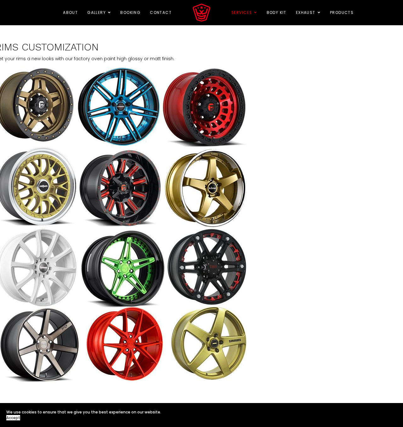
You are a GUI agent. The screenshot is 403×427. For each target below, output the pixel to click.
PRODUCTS (342, 12)
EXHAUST (305, 12)
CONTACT (161, 12)
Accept (13, 417)
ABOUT (70, 12)
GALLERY (96, 12)
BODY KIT (277, 12)
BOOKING (130, 12)
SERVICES (241, 12)
